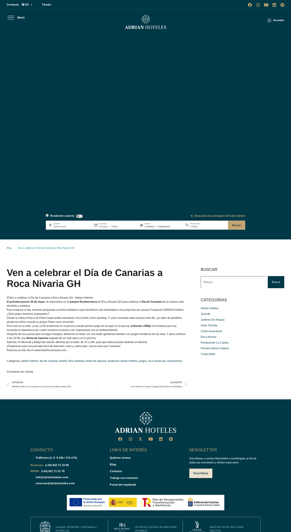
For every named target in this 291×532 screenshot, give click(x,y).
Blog (113, 464)
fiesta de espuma (96, 360)
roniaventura (174, 360)
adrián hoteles (29, 360)
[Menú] (11, 18)
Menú (21, 17)
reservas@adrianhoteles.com (55, 483)
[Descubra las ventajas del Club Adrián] (191, 216)
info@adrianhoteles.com (52, 477)
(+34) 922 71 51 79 (53, 471)
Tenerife (205, 314)
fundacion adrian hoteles (122, 360)
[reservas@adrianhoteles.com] (31, 483)
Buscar (236, 225)
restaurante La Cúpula (215, 342)
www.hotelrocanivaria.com (50, 350)
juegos (143, 360)
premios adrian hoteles (215, 348)
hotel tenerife (209, 325)
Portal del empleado (123, 484)
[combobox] (233, 282)
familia (63, 360)
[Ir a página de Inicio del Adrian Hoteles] (145, 422)
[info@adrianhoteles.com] (31, 477)
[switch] (79, 216)
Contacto (13, 4)
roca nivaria (208, 336)
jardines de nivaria (212, 319)
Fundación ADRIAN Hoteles (167, 309)
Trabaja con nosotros (124, 478)
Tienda (46, 4)
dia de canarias (49, 360)
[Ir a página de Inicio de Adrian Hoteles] (145, 22)
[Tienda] (38, 4)
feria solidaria (77, 360)
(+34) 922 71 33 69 (57, 465)
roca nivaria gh (157, 360)
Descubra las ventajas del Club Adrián (220, 215)
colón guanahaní (211, 331)
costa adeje (208, 354)
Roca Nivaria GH (111, 301)
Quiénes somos (120, 457)
